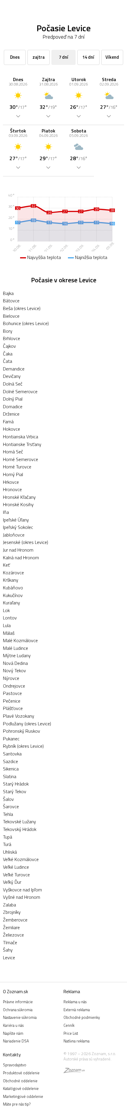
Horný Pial (13, 474)
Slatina (9, 776)
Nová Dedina (15, 663)
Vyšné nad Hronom (21, 897)
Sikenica (11, 768)
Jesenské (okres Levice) (25, 542)
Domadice (12, 406)
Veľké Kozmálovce (21, 859)
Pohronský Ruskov (21, 730)
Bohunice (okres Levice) (26, 323)
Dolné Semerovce (20, 391)
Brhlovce (11, 338)
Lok (6, 610)
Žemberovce (15, 919)
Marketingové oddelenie (23, 1096)
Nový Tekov (14, 670)
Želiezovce (13, 934)
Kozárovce (13, 572)
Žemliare (11, 927)
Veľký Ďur (12, 881)
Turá (7, 844)
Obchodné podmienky (82, 1017)
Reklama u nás (75, 1002)
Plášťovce (13, 708)
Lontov (10, 617)
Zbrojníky (12, 912)
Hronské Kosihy (18, 504)
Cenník (69, 1025)
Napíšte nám (13, 1033)
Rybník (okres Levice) (23, 746)
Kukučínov (13, 595)
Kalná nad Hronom (21, 557)
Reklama (72, 991)
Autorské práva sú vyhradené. (87, 1059)
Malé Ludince (15, 648)
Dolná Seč (12, 383)
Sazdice (10, 761)
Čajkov (9, 346)
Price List (71, 1033)
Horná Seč (13, 451)
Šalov (8, 799)
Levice (9, 957)
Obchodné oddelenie (20, 1081)
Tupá (7, 836)
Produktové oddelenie (21, 1073)
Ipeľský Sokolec (18, 527)
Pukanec (11, 738)
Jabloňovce (14, 534)
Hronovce (12, 489)
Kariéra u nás (13, 1025)
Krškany (10, 579)
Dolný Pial (12, 398)
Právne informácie (18, 1002)
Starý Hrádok (16, 783)
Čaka (7, 353)
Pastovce (12, 693)
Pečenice (11, 700)
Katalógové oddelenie (21, 1088)
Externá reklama (77, 1010)
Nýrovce (11, 678)
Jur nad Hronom (18, 549)
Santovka (12, 753)
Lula (7, 625)
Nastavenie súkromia (20, 1017)
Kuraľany (11, 602)
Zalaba (9, 904)
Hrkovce (11, 482)
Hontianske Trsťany (22, 444)
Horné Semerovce (20, 459)
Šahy (8, 949)
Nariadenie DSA (16, 1041)
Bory (7, 330)
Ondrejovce (14, 685)
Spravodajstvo (14, 1065)
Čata (7, 361)
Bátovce (11, 300)
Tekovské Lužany (19, 821)
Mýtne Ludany (17, 655)
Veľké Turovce (16, 874)
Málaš (8, 633)
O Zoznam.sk (15, 991)
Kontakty (12, 1054)
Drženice (11, 413)
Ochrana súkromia (17, 1010)
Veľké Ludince (16, 866)
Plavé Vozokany (18, 715)
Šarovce (11, 806)
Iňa (6, 512)
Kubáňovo (13, 587)
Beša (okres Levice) (21, 308)
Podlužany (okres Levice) (27, 723)
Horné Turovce (17, 466)
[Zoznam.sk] (74, 1071)
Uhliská (10, 851)
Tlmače (10, 942)
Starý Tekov (14, 791)
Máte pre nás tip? (16, 1104)
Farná (8, 421)
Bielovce (11, 315)
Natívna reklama (76, 1041)
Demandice (14, 368)
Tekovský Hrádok (19, 829)
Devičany (12, 376)
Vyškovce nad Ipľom (22, 889)
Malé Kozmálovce (20, 640)
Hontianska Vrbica (20, 436)
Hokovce (11, 428)
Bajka (8, 293)
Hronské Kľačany (19, 497)
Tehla (8, 814)
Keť (6, 564)
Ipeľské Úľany (16, 519)
